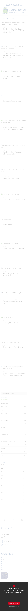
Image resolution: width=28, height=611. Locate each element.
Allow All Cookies (14, 603)
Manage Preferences (14, 606)
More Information (14, 595)
